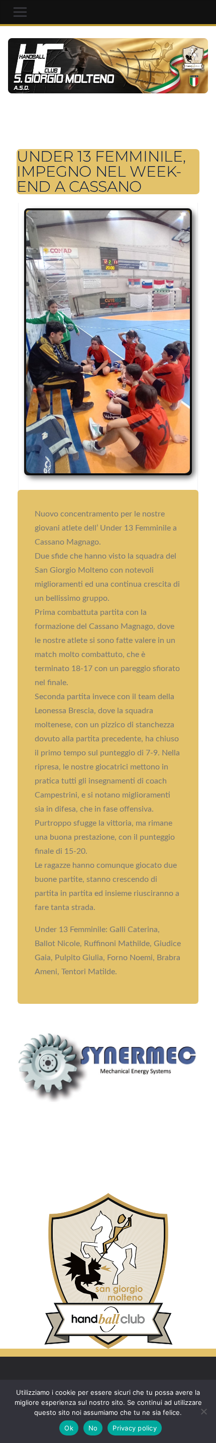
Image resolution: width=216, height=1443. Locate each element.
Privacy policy (135, 1428)
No (93, 1428)
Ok (68, 1428)
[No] (203, 1411)
